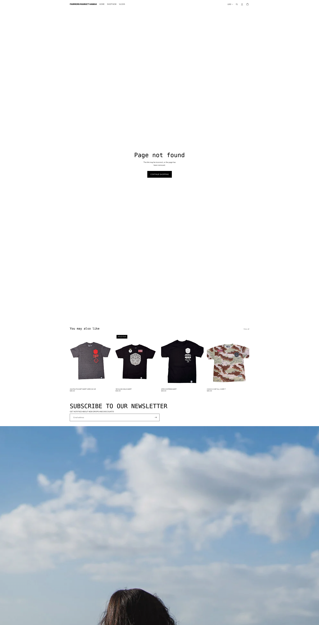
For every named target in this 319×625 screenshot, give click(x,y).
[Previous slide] (165, 360)
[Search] (236, 4)
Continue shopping (159, 174)
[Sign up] (155, 417)
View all (246, 329)
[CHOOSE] (108, 383)
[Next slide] (200, 360)
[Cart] (247, 4)
